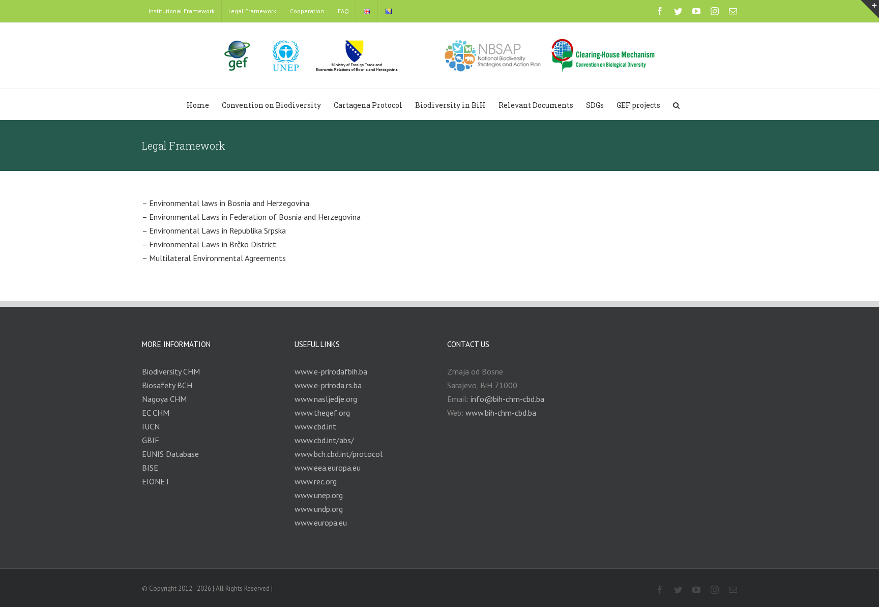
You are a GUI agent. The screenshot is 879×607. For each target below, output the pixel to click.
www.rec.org (316, 481)
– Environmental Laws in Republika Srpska (214, 230)
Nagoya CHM (164, 399)
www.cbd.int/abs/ (324, 440)
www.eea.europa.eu (328, 468)
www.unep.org (319, 495)
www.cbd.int (315, 426)
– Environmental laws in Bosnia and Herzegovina (225, 203)
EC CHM (155, 413)
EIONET (156, 481)
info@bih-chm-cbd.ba (507, 399)
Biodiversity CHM (171, 371)
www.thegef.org (322, 413)
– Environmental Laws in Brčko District (209, 244)
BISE (150, 468)
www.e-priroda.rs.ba (328, 385)
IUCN (151, 426)
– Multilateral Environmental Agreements (214, 258)
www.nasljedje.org (326, 399)
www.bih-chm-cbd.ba (500, 413)
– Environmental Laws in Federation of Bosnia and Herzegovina (251, 217)
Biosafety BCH (167, 385)
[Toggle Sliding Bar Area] (870, 9)
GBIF (150, 440)
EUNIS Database (170, 454)
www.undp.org (319, 509)
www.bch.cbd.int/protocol (339, 454)
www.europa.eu (321, 522)
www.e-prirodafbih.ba (331, 371)
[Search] (676, 104)
